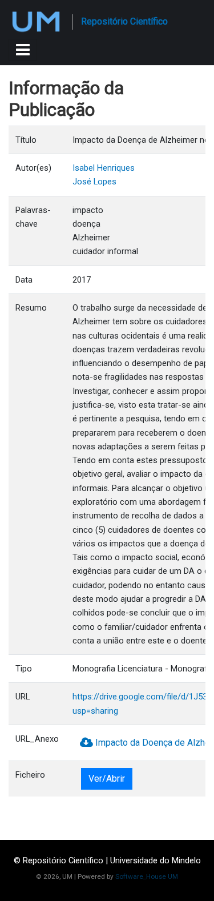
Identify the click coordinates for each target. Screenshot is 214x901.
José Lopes (94, 181)
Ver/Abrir (106, 778)
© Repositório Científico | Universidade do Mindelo (107, 860)
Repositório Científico (124, 21)
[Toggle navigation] (23, 50)
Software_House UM (146, 876)
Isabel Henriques (103, 168)
